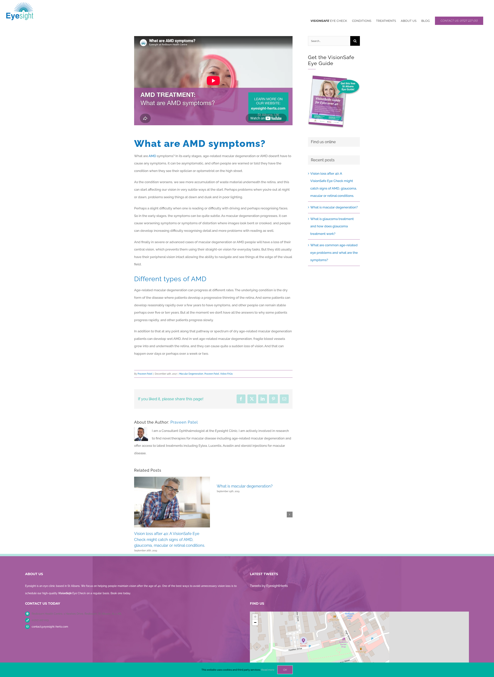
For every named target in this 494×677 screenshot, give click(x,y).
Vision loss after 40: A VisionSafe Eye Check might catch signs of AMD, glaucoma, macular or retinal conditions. (169, 539)
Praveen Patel (145, 373)
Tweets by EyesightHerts (269, 586)
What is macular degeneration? (245, 486)
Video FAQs (226, 373)
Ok (285, 669)
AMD (152, 156)
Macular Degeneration (191, 373)
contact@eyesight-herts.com (50, 626)
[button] (137, 514)
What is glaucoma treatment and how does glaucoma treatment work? (332, 226)
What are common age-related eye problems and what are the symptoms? (334, 252)
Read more (267, 669)
